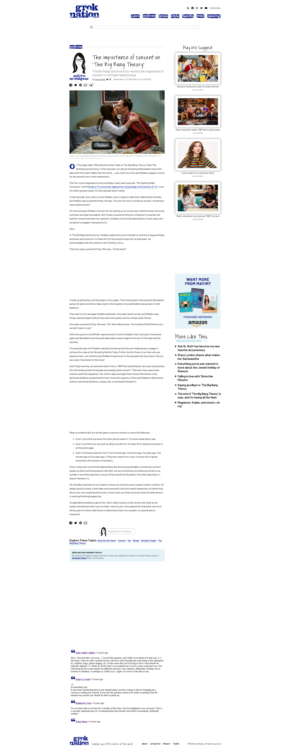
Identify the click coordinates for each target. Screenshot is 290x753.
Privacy (166, 744)
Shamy (136, 540)
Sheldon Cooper (149, 540)
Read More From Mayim (120, 531)
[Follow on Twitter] (201, 8)
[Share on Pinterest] (80, 85)
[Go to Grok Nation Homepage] (84, 11)
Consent (122, 540)
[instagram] (110, 79)
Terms (176, 744)
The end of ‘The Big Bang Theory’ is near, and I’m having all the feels (199, 395)
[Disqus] (117, 604)
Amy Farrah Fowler (107, 540)
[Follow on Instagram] (197, 8)
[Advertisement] (117, 274)
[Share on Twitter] (75, 85)
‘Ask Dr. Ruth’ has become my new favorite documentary (199, 348)
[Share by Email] (85, 85)
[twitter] (107, 79)
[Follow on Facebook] (193, 8)
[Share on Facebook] (70, 85)
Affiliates (155, 744)
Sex (129, 540)
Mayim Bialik (100, 79)
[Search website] (188, 8)
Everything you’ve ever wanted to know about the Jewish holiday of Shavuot (199, 367)
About (145, 744)
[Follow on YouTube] (206, 8)
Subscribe (215, 8)
